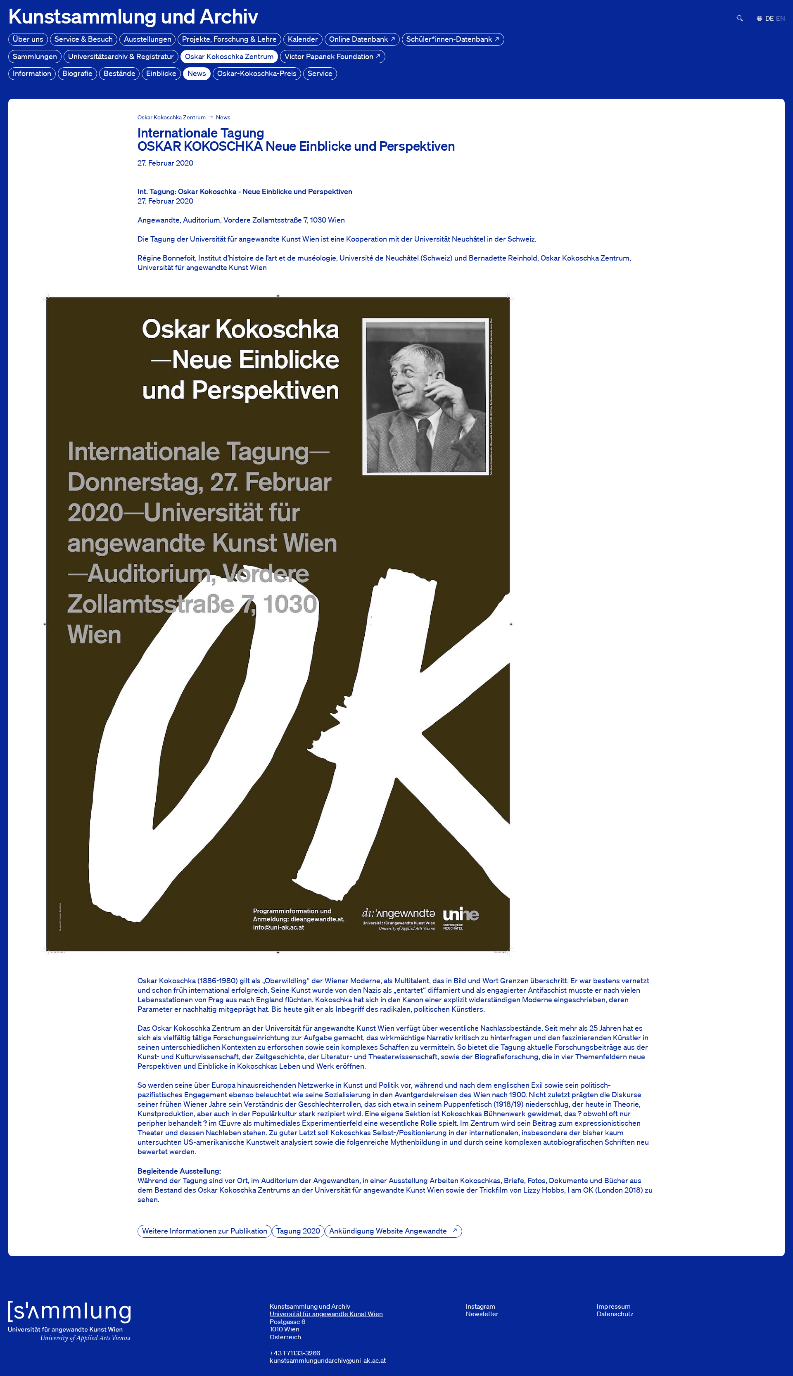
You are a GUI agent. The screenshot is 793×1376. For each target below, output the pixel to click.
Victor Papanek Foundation (330, 56)
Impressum (614, 1306)
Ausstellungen (147, 38)
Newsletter (482, 1314)
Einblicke (161, 73)
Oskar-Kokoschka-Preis (257, 73)
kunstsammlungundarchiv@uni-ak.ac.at (328, 1360)
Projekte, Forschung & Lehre (229, 38)
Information (32, 73)
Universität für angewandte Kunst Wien (326, 1314)
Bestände (119, 73)
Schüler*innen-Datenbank (450, 38)
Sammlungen (35, 56)
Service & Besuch (84, 38)
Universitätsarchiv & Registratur (121, 56)
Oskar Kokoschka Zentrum (229, 56)
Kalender (303, 38)
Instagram (480, 1306)
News (197, 73)
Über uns (28, 38)
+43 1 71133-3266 (295, 1353)
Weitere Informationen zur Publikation (204, 1230)
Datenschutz (615, 1314)
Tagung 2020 (298, 1230)
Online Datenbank (359, 38)
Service (320, 73)
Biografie (77, 73)
